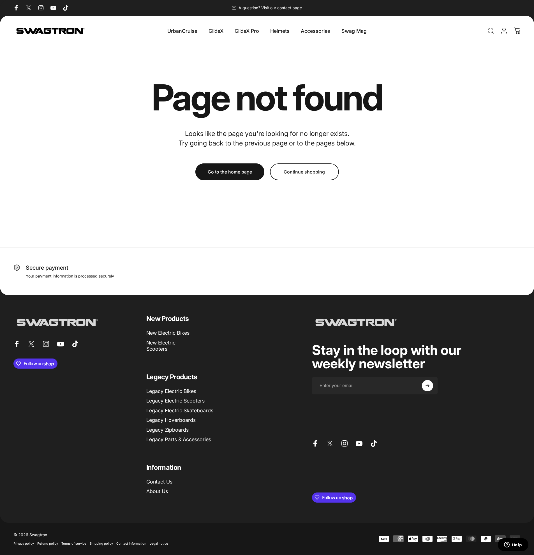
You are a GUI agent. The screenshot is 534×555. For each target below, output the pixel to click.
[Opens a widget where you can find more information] (513, 545)
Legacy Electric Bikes (171, 391)
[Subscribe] (427, 385)
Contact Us (159, 482)
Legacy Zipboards (167, 430)
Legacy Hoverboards (171, 420)
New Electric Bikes (167, 333)
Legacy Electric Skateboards (179, 410)
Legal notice (159, 543)
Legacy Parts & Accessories (178, 439)
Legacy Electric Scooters (175, 401)
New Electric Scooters (160, 346)
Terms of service (73, 543)
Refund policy (47, 543)
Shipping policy (101, 543)
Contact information (131, 543)
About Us (157, 491)
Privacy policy (23, 543)
